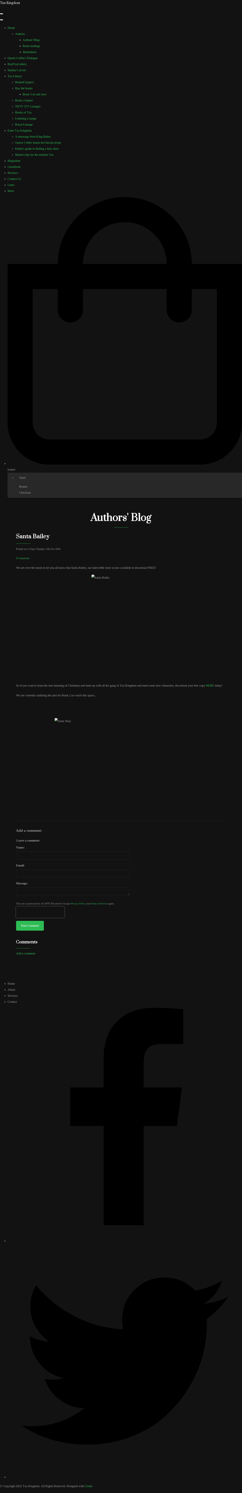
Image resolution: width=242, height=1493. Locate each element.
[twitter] (125, 1477)
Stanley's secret (17, 70)
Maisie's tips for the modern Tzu (34, 154)
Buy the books (24, 88)
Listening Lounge (25, 118)
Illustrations (29, 52)
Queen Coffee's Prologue (23, 58)
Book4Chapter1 (24, 82)
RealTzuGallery (17, 64)
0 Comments (22, 558)
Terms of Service (99, 903)
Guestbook (14, 166)
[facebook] (125, 1240)
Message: (22, 883)
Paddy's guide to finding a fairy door (37, 148)
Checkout (25, 492)
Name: (20, 847)
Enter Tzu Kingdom (20, 130)
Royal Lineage (24, 124)
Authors (20, 33)
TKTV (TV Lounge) (27, 106)
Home (11, 27)
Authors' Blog (31, 40)
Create (88, 1486)
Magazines (14, 160)
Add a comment (25, 953)
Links (11, 185)
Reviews (13, 172)
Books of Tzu (23, 112)
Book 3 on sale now (35, 94)
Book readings (31, 46)
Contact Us (14, 178)
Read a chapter (24, 100)
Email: (20, 865)
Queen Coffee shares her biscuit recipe (38, 142)
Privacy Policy (78, 903)
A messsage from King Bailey (33, 136)
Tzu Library (15, 76)
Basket (23, 486)
